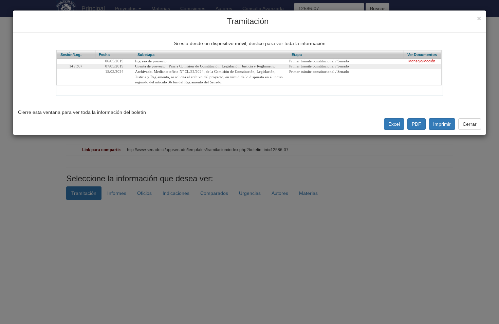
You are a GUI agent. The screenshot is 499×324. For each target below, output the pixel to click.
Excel (394, 124)
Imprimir (442, 124)
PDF (416, 124)
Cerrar (470, 124)
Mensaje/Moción (421, 61)
